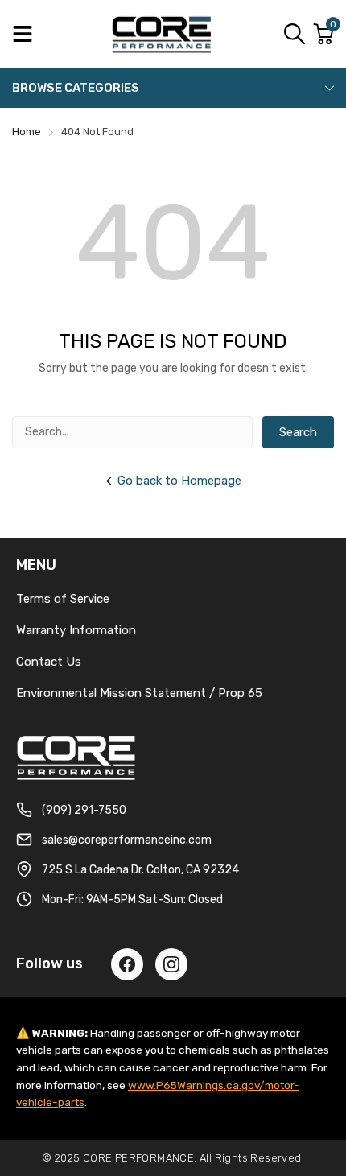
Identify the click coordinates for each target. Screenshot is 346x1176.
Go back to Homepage (179, 480)
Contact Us (48, 661)
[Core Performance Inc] (162, 34)
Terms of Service (62, 599)
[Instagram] (171, 964)
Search (298, 432)
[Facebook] (127, 964)
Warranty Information (76, 630)
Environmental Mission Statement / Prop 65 (139, 693)
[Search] (294, 33)
